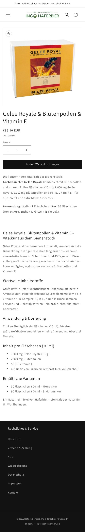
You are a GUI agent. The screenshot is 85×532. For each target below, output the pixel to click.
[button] (8, 14)
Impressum (15, 483)
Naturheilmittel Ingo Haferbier (40, 518)
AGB (10, 457)
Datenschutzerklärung (48, 523)
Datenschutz (16, 474)
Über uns (14, 439)
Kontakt (13, 492)
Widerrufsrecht (17, 465)
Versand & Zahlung (20, 448)
